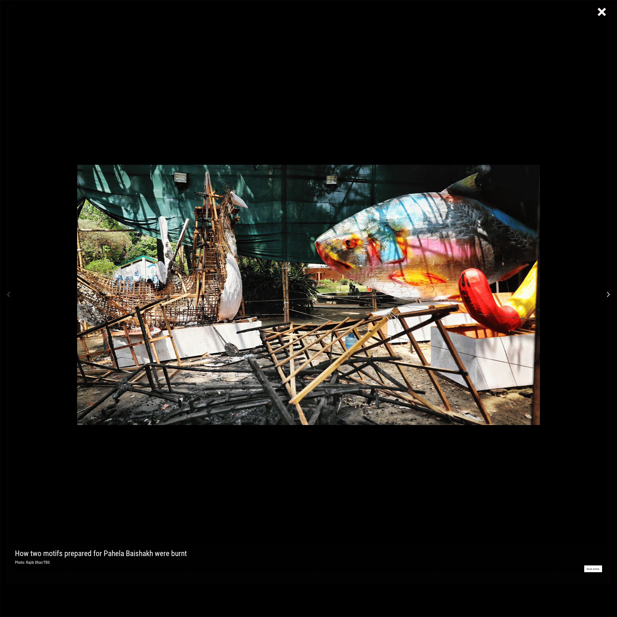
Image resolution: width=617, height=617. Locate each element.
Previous (8, 295)
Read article (593, 569)
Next (608, 295)
